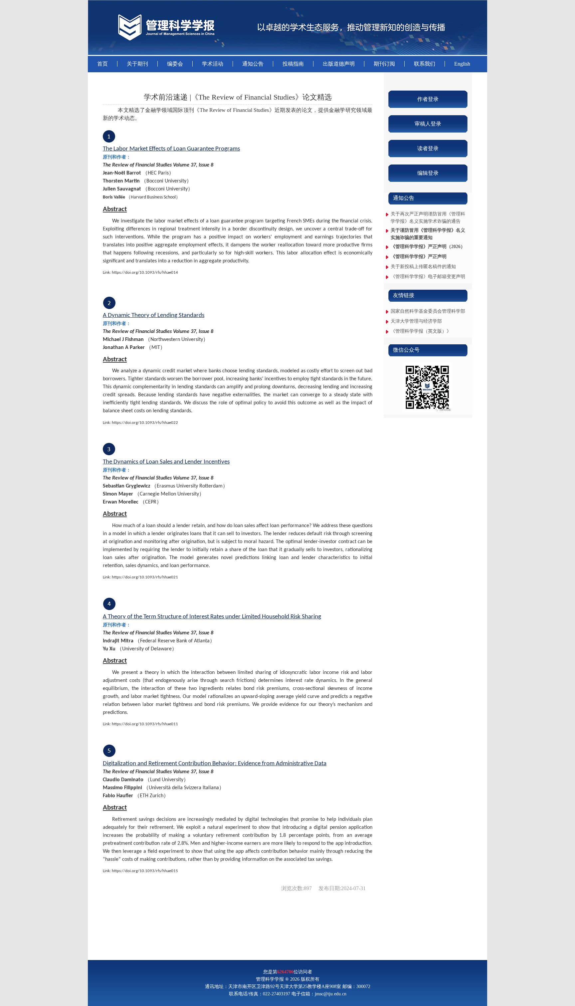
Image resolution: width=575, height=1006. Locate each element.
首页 (102, 64)
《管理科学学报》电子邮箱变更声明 (428, 276)
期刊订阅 (384, 64)
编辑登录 (428, 173)
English (462, 64)
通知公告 (253, 64)
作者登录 (428, 99)
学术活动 (212, 64)
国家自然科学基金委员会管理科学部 (428, 311)
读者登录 (428, 148)
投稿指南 (293, 64)
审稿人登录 (428, 124)
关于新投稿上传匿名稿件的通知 (423, 266)
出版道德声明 (339, 64)
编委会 (175, 64)
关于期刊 (137, 64)
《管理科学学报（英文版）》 (421, 331)
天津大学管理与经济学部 (416, 321)
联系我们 (424, 64)
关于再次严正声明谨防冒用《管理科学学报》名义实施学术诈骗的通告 (428, 217)
